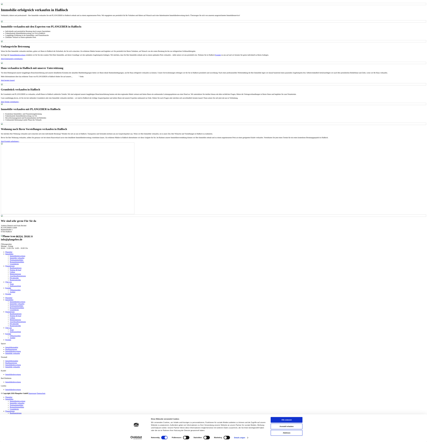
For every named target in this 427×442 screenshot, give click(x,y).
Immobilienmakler (11, 347)
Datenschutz (41, 393)
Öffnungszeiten (15, 290)
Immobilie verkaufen (17, 258)
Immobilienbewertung (17, 55)
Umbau (12, 272)
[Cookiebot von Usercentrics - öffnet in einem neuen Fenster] (136, 437)
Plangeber (8, 252)
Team (12, 284)
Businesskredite (15, 280)
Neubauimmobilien (16, 260)
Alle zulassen (286, 420)
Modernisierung (15, 274)
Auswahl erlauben (287, 426)
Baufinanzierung (15, 268)
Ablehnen (286, 433)
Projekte (8, 294)
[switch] (186, 437)
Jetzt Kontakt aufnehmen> (10, 141)
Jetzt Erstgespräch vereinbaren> (12, 59)
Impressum (32, 393)
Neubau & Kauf (15, 270)
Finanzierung (10, 266)
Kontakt (218, 55)
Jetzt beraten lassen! (8, 80)
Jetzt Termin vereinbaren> (10, 102)
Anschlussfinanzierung (18, 276)
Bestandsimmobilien (17, 262)
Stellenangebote (15, 286)
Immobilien (9, 254)
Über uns (75, 76)
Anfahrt (12, 292)
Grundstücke (14, 264)
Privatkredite (14, 278)
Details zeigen (239, 438)
